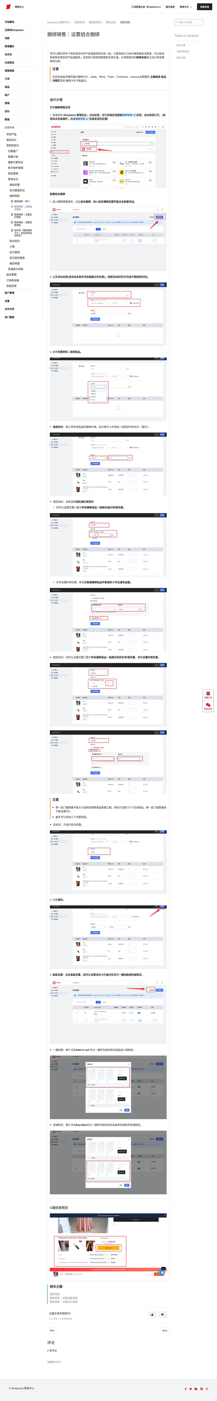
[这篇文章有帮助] (152, 1314)
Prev (52, 1330)
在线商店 (9, 62)
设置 (7, 301)
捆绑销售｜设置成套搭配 (23, 223)
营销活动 (13, 179)
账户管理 (9, 292)
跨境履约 (9, 46)
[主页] (8, 7)
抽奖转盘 (15, 263)
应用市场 (9, 127)
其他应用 (11, 286)
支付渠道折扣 (17, 190)
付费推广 (13, 151)
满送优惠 (15, 184)
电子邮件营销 (15, 168)
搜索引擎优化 (15, 162)
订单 (7, 78)
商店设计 (11, 140)
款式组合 (15, 241)
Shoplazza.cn (153, 6)
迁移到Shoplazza (14, 30)
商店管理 (11, 274)
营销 (7, 103)
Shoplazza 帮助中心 (58, 22)
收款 (7, 38)
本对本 (8, 54)
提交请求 (170, 6)
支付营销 (15, 252)
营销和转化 (12, 145)
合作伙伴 (9, 309)
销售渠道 (9, 70)
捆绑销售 (15, 196)
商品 (7, 87)
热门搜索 (9, 317)
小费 (12, 246)
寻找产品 (11, 134)
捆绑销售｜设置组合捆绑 (23, 208)
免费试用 (204, 6)
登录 (51, 1361)
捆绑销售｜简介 (22, 201)
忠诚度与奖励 (15, 269)
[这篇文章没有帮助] (163, 1314)
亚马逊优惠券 (17, 258)
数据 (7, 119)
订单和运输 (12, 280)
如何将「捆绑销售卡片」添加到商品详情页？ (23, 233)
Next (165, 1330)
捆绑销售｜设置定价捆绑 (23, 216)
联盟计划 (13, 156)
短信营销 (13, 173)
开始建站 (9, 22)
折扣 (7, 111)
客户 (7, 95)
